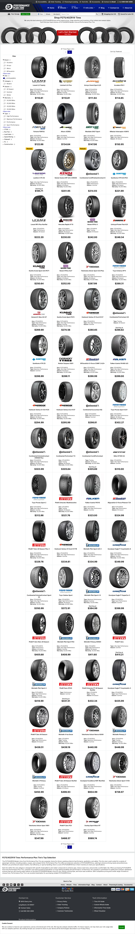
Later (127, 14)
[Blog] (22, 884)
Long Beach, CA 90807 (26, 905)
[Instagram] (7, 884)
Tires (75, 885)
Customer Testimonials (65, 911)
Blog (93, 885)
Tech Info (85, 2)
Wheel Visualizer (99, 911)
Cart (110, 14)
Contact (99, 885)
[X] (18, 884)
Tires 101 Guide (99, 901)
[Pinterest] (14, 884)
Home (63, 885)
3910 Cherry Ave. (26, 901)
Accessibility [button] (42, 2)
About (105, 885)
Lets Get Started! (67, 33)
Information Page (84, 885)
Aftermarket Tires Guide (102, 908)
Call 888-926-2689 (27, 911)
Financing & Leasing (71, 2)
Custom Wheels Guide (101, 904)
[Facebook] (3, 884)
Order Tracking (56, 2)
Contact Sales (25, 908)
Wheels (68, 885)
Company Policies (63, 908)
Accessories (96, 2)
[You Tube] (11, 884)
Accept (121, 927)
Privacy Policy (62, 901)
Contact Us (110, 2)
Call (126, 2)
